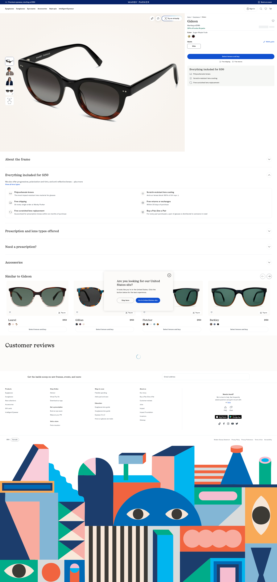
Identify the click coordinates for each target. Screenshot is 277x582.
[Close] (169, 275)
